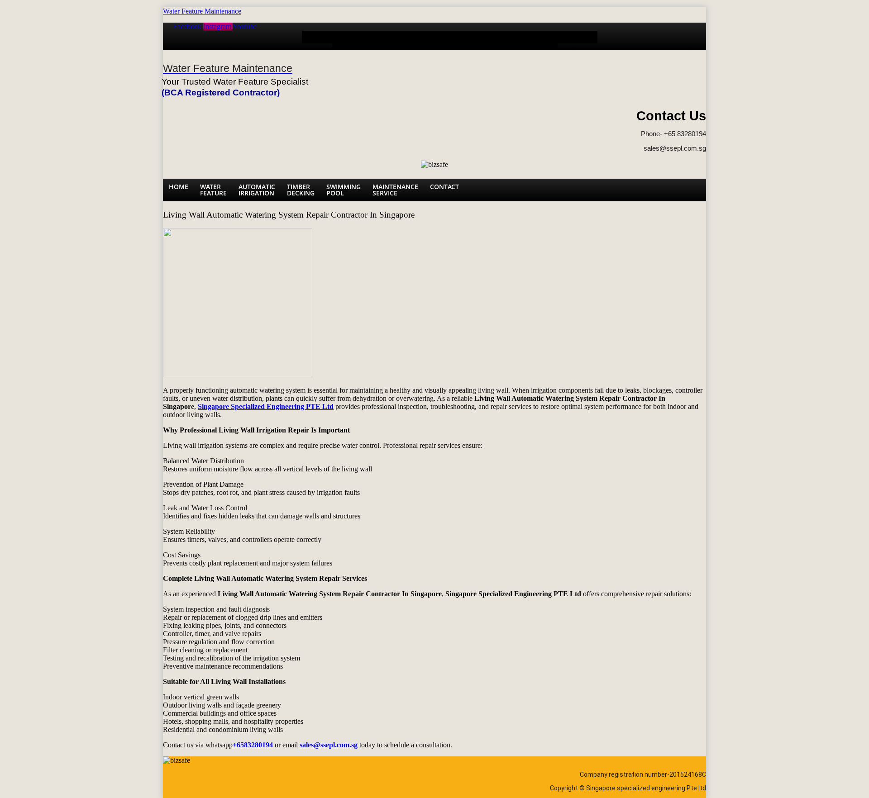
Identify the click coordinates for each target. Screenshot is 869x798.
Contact (577, 37)
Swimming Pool (478, 40)
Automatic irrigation (393, 40)
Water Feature (351, 40)
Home (317, 37)
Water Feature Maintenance (202, 11)
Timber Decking (436, 40)
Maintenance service (529, 40)
